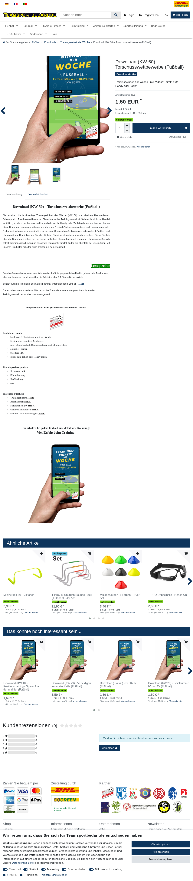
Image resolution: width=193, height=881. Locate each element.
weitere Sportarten (104, 25)
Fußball (10, 25)
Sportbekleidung (133, 25)
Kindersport (37, 33)
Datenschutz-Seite (23, 862)
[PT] (25, 4)
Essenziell (15, 869)
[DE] (7, 4)
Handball (28, 25)
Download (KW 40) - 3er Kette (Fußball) (118, 685)
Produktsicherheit (38, 194)
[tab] (14, 194)
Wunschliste (125, 137)
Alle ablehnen (161, 851)
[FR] (16, 4)
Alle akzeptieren (160, 844)
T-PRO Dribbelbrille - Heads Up (167, 594)
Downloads (50, 42)
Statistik (33, 869)
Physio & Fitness (51, 25)
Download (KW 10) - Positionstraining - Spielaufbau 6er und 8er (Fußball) (21, 686)
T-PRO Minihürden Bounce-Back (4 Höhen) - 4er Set (72, 596)
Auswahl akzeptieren (161, 859)
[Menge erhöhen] (127, 125)
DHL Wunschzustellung (109, 869)
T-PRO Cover (13, 33)
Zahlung (8, 828)
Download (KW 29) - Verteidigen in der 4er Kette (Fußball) (71, 685)
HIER (81, 283)
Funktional (32, 874)
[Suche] (116, 15)
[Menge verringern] (127, 130)
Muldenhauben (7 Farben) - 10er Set (119, 596)
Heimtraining (77, 25)
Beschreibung (14, 194)
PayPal (13, 874)
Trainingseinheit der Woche (75, 42)
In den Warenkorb (160, 127)
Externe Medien (76, 869)
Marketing (53, 869)
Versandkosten (143, 147)
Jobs (102, 828)
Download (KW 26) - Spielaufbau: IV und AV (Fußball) (168, 685)
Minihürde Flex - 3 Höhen (18, 594)
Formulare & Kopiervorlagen (68, 828)
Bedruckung (158, 25)
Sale (54, 33)
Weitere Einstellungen (54, 874)
